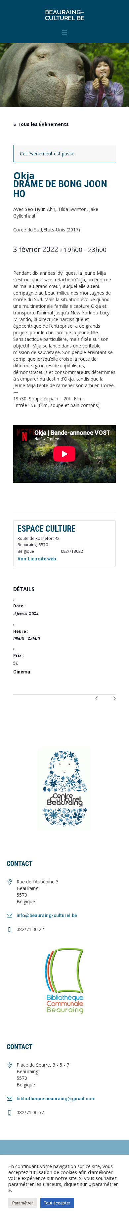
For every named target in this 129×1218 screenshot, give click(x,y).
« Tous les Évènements (41, 124)
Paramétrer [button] (22, 1202)
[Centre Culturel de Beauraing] (64, 14)
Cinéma (21, 671)
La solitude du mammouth (96, 701)
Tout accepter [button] (57, 1202)
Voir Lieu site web (37, 558)
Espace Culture (46, 529)
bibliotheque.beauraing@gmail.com (56, 1098)
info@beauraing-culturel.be (47, 915)
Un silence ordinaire (110, 701)
